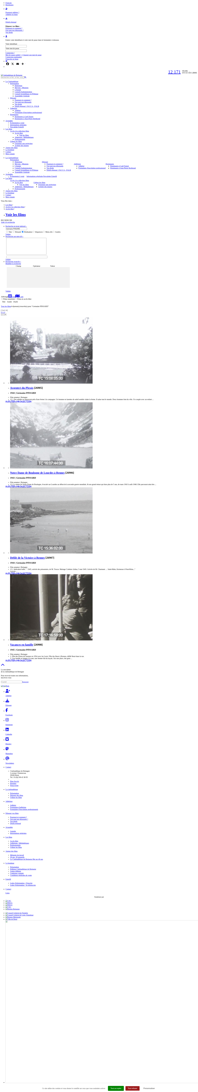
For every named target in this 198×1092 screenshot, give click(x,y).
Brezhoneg (9, 5)
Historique (18, 86)
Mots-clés (48, 232)
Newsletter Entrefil (17, 127)
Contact (8, 152)
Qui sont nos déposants (23, 102)
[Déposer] (6, 18)
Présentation (14, 84)
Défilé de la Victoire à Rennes (27, 557)
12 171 (174, 71)
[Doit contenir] (47, 246)
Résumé (18, 232)
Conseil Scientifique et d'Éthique (26, 94)
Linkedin (9, 734)
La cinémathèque (12, 789)
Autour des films (12, 148)
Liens (8, 893)
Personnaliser (149, 1088)
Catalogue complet (17, 873)
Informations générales (18, 125)
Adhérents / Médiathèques (24, 137)
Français (9, 3)
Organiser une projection (24, 143)
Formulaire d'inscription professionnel (28, 112)
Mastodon (9, 754)
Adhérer (18, 110)
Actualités (9, 121)
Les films (9, 129)
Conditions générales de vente (21, 875)
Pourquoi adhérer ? (12, 12)
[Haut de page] (3, 666)
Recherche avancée (13, 262)
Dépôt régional (11, 22)
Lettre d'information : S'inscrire (21, 883)
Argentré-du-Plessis (21, 387)
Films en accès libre (24, 299)
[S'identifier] (6, 36)
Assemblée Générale (22, 96)
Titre (10, 232)
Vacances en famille (21, 644)
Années (57, 232)
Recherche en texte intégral (16, 226)
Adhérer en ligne (12, 15)
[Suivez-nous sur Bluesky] (7, 740)
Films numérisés (9, 299)
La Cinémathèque (12, 81)
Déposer (13, 98)
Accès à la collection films (19, 131)
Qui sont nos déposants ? (14, 30)
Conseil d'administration (23, 92)
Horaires (13, 783)
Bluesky (8, 744)
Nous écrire (14, 785)
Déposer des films (16, 795)
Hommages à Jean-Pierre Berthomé (27, 119)
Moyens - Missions (21, 88)
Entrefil (8, 879)
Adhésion (13, 108)
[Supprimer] (47, 245)
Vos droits (9, 32)
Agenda (13, 831)
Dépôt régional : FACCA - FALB (27, 106)
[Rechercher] (25, 77)
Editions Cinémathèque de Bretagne (23, 869)
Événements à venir (17, 123)
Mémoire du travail (17, 855)
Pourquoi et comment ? (14, 28)
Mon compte (10, 154)
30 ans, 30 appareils (17, 857)
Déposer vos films (12, 813)
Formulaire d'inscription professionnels (24, 809)
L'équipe (18, 90)
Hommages (14, 115)
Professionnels (20, 139)
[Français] (2, 686)
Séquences (38, 232)
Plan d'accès (14, 781)
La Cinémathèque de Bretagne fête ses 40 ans (26, 859)
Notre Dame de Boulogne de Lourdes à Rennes (37, 472)
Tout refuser (132, 1088)
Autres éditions (15, 871)
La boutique (10, 150)
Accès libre (19, 133)
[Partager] (6, 61)
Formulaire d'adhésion (18, 807)
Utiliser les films (16, 141)
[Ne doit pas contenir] (47, 248)
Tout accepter (115, 1088)
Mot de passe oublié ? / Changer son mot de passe (23, 55)
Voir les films (24, 135)
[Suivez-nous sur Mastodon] (7, 749)
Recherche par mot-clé (14, 236)
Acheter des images (22, 146)
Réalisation (28, 232)
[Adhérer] (7, 9)
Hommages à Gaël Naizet (24, 117)
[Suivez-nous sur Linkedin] (7, 730)
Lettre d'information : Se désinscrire (23, 885)
